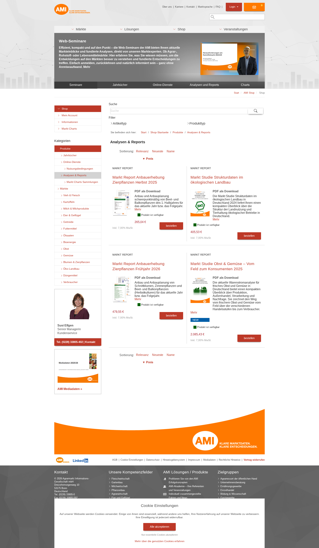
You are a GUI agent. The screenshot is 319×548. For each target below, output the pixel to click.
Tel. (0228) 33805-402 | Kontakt (75, 342)
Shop (64, 108)
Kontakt (190, 6)
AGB (114, 459)
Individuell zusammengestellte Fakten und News (185, 495)
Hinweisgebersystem (174, 459)
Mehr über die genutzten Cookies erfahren (159, 541)
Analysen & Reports (198, 132)
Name (171, 151)
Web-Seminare (72, 41)
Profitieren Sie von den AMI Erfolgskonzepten (183, 480)
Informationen (69, 122)
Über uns (167, 6)
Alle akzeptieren (159, 526)
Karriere (179, 6)
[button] (78, 29)
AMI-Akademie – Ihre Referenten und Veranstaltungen (186, 488)
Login (232, 6)
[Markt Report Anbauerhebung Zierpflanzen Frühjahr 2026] (122, 292)
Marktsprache (205, 6)
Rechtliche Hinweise (229, 459)
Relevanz (142, 151)
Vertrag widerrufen (254, 459)
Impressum (194, 459)
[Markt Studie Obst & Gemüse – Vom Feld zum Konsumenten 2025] (200, 292)
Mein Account (68, 115)
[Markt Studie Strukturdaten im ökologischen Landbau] (200, 205)
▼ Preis (147, 158)
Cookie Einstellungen (132, 459)
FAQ (218, 6)
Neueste (157, 151)
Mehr (138, 209)
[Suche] (255, 111)
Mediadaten (209, 459)
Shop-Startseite (159, 132)
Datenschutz (153, 459)
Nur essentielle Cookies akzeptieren (159, 535)
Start (143, 132)
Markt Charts (68, 128)
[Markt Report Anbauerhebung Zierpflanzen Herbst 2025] (122, 205)
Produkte (178, 132)
